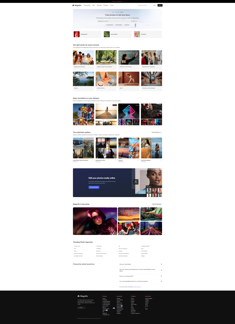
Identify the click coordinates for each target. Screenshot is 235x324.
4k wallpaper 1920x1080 (145, 246)
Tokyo (75, 248)
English (81, 307)
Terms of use (119, 302)
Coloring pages (99, 246)
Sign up (160, 5)
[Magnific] (83, 296)
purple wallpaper (119, 24)
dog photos (127, 24)
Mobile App (105, 313)
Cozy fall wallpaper (144, 253)
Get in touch (148, 296)
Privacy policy (119, 304)
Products (105, 296)
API (103, 311)
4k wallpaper (98, 248)
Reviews (132, 301)
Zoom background (144, 251)
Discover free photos (157, 204)
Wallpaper (143, 255)
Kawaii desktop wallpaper (123, 255)
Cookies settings (120, 308)
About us (132, 299)
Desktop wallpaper (99, 255)
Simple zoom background (78, 253)
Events (132, 307)
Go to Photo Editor (94, 187)
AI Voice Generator (106, 304)
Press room (133, 311)
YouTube (146, 301)
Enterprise (119, 313)
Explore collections (156, 132)
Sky (119, 246)
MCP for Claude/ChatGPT (109, 308)
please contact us (137, 287)
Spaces (104, 298)
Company (133, 296)
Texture (75, 251)
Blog (132, 305)
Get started (119, 296)
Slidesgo (132, 308)
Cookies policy (120, 307)
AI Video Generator (106, 302)
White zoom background (123, 248)
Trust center (119, 310)
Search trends (133, 304)
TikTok (146, 304)
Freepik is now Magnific (117, 1)
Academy (118, 298)
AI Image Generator (106, 301)
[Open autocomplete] (98, 21)
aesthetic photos (110, 24)
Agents (105, 310)
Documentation (120, 299)
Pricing (111, 5)
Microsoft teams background (101, 253)
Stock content (105, 305)
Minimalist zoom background (124, 253)
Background (98, 251)
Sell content (133, 310)
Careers (132, 302)
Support (118, 301)
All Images (117, 12)
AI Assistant (105, 299)
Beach (142, 248)
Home (113, 12)
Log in (154, 5)
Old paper (120, 251)
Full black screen (77, 246)
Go (75, 232)
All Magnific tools (106, 314)
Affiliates (118, 311)
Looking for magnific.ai (135, 313)
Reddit (146, 308)
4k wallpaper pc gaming (78, 255)
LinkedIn (146, 302)
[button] (81, 308)
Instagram (147, 299)
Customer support (148, 298)
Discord (146, 305)
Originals (119, 305)
